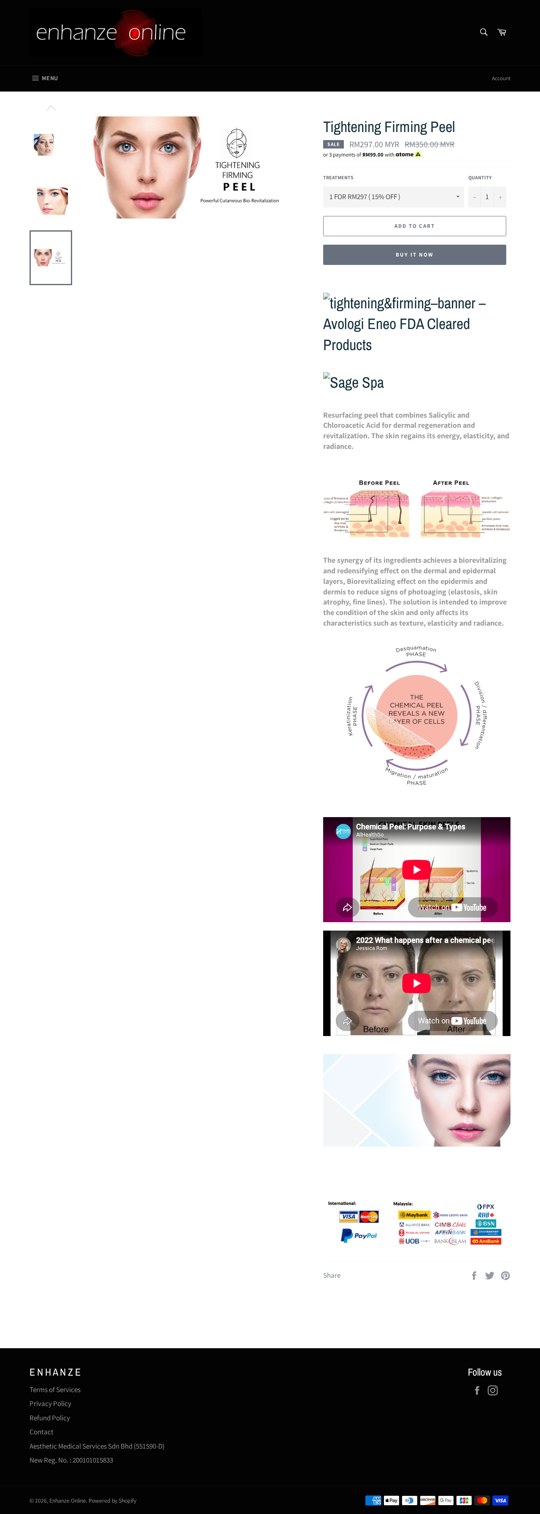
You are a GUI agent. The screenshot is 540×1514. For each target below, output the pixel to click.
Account (501, 78)
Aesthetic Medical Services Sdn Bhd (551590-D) (97, 1446)
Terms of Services (55, 1389)
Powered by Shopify (112, 1500)
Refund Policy (50, 1417)
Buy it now (415, 254)
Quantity (479, 177)
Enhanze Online (67, 1500)
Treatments (338, 177)
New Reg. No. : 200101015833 (71, 1460)
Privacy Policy (50, 1403)
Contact (42, 1431)
